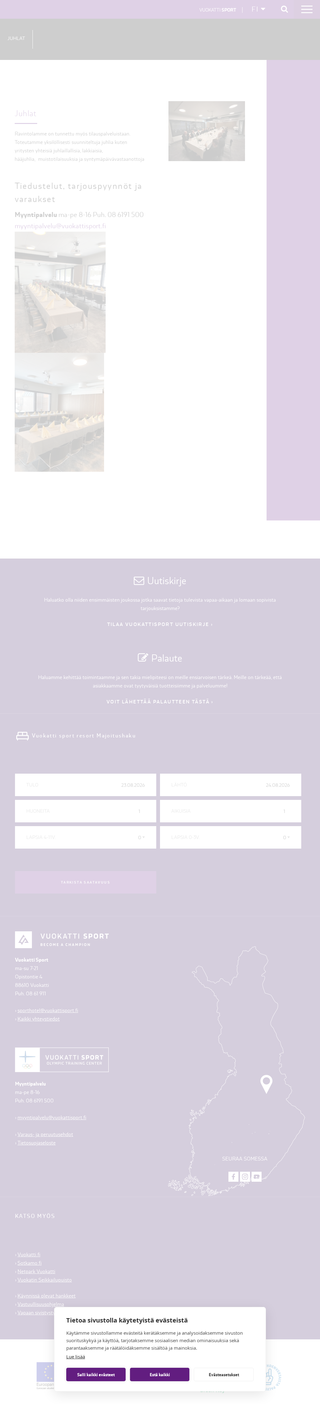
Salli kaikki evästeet (96, 1374)
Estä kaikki (160, 1374)
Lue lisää (75, 1356)
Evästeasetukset (224, 1374)
